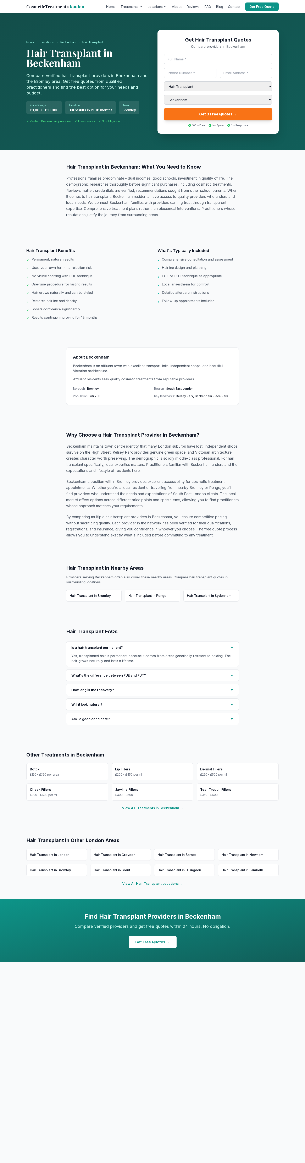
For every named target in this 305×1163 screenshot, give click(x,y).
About (177, 7)
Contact (234, 7)
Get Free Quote (261, 7)
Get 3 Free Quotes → (218, 114)
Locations (47, 42)
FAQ (207, 7)
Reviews (193, 7)
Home (111, 7)
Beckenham (68, 42)
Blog (219, 7)
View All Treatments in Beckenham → (152, 808)
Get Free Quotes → (152, 942)
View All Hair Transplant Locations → (152, 883)
